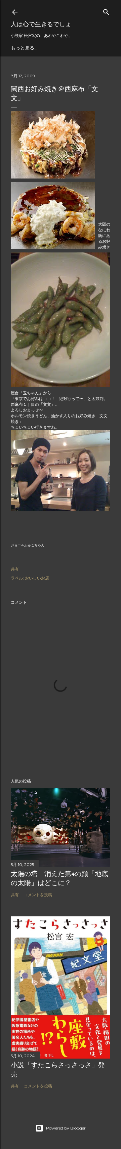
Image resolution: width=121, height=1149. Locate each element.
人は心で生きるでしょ (41, 24)
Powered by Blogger (66, 1128)
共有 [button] (15, 568)
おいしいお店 (37, 578)
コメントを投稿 (38, 894)
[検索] (106, 10)
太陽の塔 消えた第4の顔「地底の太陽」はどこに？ (59, 878)
